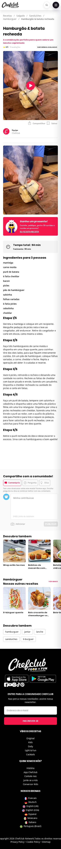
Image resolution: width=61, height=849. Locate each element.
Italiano (32, 822)
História (30, 768)
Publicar (50, 523)
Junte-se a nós (30, 780)
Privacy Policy (17, 841)
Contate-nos (30, 776)
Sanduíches (35, 15)
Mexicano (32, 818)
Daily (30, 746)
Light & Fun (30, 750)
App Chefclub (30, 772)
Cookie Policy (33, 841)
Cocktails (30, 754)
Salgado (20, 15)
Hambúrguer (10, 18)
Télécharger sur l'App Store (16, 679)
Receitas (7, 15)
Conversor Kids (30, 784)
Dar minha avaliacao (47, 47)
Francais (32, 798)
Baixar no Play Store (43, 679)
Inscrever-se (30, 720)
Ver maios (53, 581)
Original (30, 738)
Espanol (32, 814)
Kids (30, 742)
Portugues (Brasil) (32, 826)
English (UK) (32, 806)
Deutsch (32, 801)
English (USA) (32, 810)
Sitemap (46, 841)
